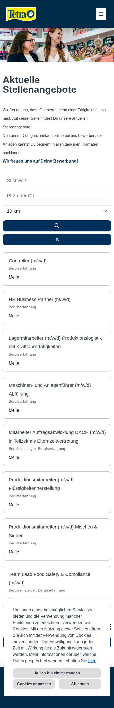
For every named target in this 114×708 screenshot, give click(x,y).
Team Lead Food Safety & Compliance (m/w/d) (49, 578)
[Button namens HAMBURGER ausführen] (101, 14)
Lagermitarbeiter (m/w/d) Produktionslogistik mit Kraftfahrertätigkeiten (55, 342)
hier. (92, 660)
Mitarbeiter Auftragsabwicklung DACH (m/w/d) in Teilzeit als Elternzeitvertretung (57, 436)
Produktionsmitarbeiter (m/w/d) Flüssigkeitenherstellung (41, 484)
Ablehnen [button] (80, 684)
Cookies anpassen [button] (34, 684)
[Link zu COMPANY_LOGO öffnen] (21, 14)
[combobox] (57, 210)
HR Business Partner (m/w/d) (40, 299)
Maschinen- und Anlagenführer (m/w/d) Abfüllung (50, 389)
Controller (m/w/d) (28, 260)
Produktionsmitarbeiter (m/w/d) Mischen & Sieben (53, 531)
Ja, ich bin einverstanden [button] (57, 673)
